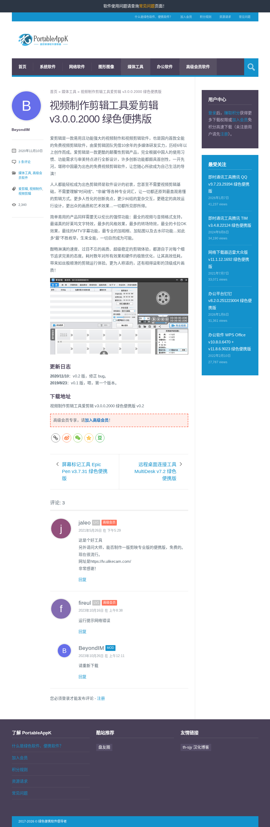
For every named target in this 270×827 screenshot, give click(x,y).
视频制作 (36, 189)
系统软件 (48, 66)
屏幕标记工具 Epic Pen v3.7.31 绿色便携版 (85, 471)
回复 (82, 579)
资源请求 (225, 16)
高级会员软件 (198, 66)
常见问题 (244, 16)
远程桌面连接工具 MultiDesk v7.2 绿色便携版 (155, 471)
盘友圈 (104, 747)
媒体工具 (135, 66)
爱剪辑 (23, 189)
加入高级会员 (97, 420)
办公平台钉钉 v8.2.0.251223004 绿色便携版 (230, 300)
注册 (101, 698)
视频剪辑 (24, 194)
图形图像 (106, 66)
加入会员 (186, 16)
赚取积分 (232, 113)
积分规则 (205, 16)
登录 (212, 113)
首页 (22, 66)
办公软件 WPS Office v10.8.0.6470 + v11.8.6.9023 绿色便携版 (229, 342)
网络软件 (77, 66)
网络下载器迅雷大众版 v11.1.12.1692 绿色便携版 (228, 259)
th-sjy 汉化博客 (196, 747)
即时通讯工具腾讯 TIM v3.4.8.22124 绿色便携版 (229, 222)
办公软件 (165, 66)
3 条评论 (24, 162)
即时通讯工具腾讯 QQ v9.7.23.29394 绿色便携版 (228, 184)
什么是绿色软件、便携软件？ (153, 16)
